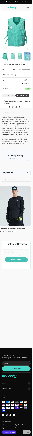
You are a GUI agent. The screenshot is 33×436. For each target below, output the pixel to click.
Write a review (16, 259)
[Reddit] (19, 106)
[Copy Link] (23, 106)
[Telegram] (16, 106)
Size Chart (27, 82)
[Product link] (15, 205)
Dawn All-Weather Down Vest (12, 228)
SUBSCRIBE (17, 368)
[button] (5, 7)
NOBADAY (8, 421)
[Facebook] (10, 106)
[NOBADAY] (11, 7)
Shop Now (22, 2)
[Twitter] (13, 106)
